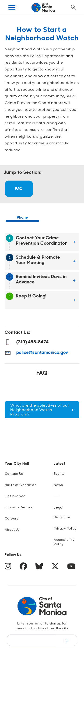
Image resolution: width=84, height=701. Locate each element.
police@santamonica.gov (42, 352)
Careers (11, 518)
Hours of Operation (21, 485)
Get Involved (15, 496)
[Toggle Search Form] (73, 7)
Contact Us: (17, 332)
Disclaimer (62, 517)
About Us (12, 529)
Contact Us (14, 473)
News (58, 485)
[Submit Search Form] (12, 30)
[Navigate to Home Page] (43, 7)
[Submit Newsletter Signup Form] (66, 640)
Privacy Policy (65, 528)
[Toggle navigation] (11, 7)
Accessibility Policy (64, 541)
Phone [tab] (22, 217)
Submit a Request (19, 507)
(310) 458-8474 (32, 342)
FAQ (18, 188)
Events (59, 473)
